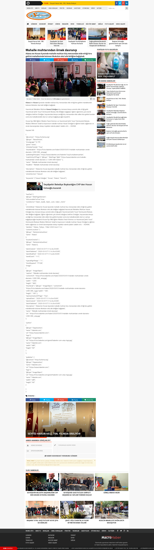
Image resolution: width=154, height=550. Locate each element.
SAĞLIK (100, 24)
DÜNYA (57, 24)
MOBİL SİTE (30, 8)
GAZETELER (77, 8)
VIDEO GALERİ (120, 24)
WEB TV (37, 8)
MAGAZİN (65, 24)
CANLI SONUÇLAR (53, 8)
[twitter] (120, 3)
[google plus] (123, 3)
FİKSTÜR (62, 8)
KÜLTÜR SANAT (91, 24)
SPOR (72, 24)
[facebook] (116, 3)
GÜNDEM (34, 24)
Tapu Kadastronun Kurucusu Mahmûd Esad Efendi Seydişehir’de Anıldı (72, 548)
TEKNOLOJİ (80, 24)
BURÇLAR (43, 8)
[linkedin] (126, 3)
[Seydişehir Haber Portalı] (39, 15)
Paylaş (33, 60)
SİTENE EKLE (85, 8)
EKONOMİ (42, 24)
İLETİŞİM (99, 8)
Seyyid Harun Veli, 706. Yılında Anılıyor (63, 3)
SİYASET (50, 24)
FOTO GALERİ (109, 24)
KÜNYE (93, 8)
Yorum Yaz (90, 60)
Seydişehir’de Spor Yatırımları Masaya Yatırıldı (135, 548)
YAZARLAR (69, 8)
